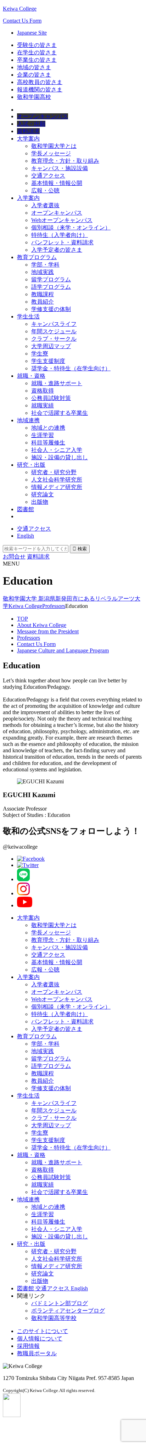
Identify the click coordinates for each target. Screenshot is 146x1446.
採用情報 (28, 1346)
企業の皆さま (34, 75)
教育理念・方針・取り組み (65, 161)
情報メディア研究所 (56, 487)
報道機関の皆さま (39, 89)
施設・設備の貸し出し (59, 457)
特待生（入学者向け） (59, 235)
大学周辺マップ (51, 346)
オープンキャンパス (56, 213)
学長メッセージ (51, 153)
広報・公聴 (45, 190)
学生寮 (39, 354)
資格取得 (42, 391)
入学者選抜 (45, 205)
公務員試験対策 (51, 398)
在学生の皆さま (37, 52)
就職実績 (42, 405)
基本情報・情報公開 (56, 183)
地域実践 (42, 272)
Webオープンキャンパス (61, 220)
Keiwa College (19, 9)
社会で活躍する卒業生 (59, 413)
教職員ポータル (37, 1353)
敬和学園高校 (34, 97)
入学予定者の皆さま (56, 250)
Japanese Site (32, 33)
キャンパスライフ (54, 324)
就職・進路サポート (56, 383)
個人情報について (39, 1339)
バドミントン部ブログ (59, 1303)
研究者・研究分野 (54, 472)
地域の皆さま (34, 67)
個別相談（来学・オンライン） (71, 228)
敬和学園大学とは (54, 146)
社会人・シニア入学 (56, 450)
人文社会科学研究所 (56, 480)
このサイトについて (42, 1331)
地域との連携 (48, 428)
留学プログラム (51, 279)
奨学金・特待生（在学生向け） (71, 368)
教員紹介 (42, 302)
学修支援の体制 (51, 309)
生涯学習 (42, 435)
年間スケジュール (54, 331)
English (25, 536)
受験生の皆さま (37, 45)
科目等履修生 (48, 443)
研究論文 (42, 494)
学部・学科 (45, 265)
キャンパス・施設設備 (59, 168)
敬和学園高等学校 (54, 1318)
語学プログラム (51, 287)
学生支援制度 (48, 361)
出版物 (39, 502)
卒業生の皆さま (37, 60)
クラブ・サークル (54, 339)
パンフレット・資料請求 (62, 242)
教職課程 (42, 294)
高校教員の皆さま (39, 82)
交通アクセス (48, 176)
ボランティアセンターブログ (68, 1311)
